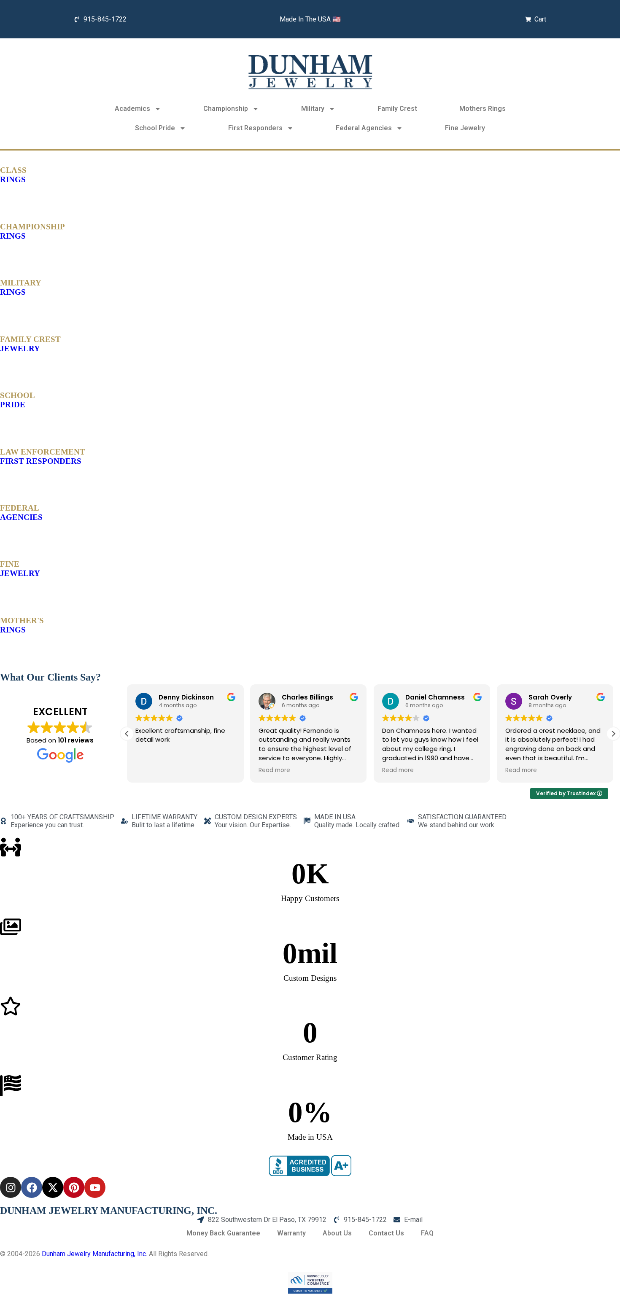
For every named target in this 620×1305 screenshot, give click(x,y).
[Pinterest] (73, 1187)
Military (312, 109)
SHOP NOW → (22, 195)
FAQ (427, 1233)
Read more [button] (274, 770)
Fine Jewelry (465, 128)
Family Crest (397, 109)
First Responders (255, 128)
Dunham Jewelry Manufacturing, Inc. (94, 1254)
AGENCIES (21, 512)
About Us (337, 1233)
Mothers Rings (482, 109)
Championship (225, 109)
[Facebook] (31, 1187)
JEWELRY (30, 344)
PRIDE (17, 400)
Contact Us (386, 1233)
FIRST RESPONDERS (42, 456)
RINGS (13, 175)
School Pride (155, 128)
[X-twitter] (52, 1187)
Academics (132, 109)
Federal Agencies (364, 128)
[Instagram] (10, 1187)
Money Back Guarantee (223, 1233)
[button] (613, 733)
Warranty (291, 1233)
